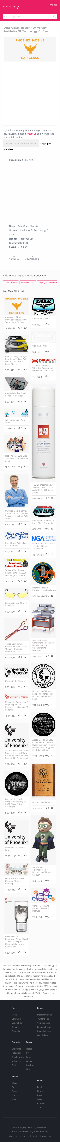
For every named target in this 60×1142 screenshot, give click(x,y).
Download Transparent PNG (21, 143)
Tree (14, 1099)
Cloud (14, 1083)
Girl (27, 1053)
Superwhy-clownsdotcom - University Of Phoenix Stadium (42, 871)
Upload (53, 4)
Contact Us (24, 1136)
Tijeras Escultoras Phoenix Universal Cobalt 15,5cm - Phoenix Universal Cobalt (17, 648)
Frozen (29, 1049)
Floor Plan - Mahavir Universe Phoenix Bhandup (14, 881)
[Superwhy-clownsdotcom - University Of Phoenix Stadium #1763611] (43, 840)
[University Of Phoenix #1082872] (43, 781)
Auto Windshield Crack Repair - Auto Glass (16, 394)
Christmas (16, 1049)
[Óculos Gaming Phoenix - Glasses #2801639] (16, 594)
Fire (13, 1087)
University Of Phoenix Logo (15, 848)
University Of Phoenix (15, 681)
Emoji (39, 1087)
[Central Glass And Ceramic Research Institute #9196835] (43, 895)
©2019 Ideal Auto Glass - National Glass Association (43, 546)
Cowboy (30, 1065)
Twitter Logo (43, 1019)
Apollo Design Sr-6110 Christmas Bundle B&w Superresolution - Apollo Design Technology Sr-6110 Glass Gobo (43, 745)
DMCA (34, 1136)
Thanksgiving (18, 1057)
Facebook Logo (44, 1027)
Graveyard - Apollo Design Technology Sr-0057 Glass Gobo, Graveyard (16, 803)
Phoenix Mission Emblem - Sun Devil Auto (44, 588)
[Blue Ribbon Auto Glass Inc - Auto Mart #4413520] (16, 535)
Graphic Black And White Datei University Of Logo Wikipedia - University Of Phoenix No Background (16, 754)
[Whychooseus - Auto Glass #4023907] (16, 413)
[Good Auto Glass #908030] (43, 337)
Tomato (15, 1027)
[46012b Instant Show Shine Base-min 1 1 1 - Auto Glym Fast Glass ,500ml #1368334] (43, 433)
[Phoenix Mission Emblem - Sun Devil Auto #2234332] (43, 573)
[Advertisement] (30, 93)
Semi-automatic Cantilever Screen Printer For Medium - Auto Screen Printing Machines (43, 645)
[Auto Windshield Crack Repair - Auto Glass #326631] (16, 384)
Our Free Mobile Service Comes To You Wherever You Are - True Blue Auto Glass (17, 515)
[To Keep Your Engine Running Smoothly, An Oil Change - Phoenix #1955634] (16, 563)
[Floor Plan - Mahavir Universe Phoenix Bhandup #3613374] (16, 869)
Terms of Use (45, 1136)
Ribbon (40, 1103)
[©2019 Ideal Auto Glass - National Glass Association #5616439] (43, 538)
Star (13, 1095)
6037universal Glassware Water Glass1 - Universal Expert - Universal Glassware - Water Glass (16, 941)
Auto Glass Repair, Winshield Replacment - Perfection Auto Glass (43, 368)
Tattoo (40, 1107)
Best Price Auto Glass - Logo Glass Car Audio (43, 521)
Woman (29, 1061)
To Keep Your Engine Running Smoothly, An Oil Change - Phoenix (15, 572)
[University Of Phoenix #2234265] (16, 671)
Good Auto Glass (40, 346)
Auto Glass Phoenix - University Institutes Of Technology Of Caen (16, 319)
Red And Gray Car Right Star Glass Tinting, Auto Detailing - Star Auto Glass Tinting (16, 360)
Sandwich (16, 1019)
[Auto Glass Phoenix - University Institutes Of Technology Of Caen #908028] (16, 306)
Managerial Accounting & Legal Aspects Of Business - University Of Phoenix (16, 706)
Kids (28, 1069)
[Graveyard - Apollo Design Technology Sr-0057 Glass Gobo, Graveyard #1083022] (16, 783)
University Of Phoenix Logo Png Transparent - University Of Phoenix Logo (43, 695)
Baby (28, 1057)
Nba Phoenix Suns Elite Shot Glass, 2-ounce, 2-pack (16, 458)
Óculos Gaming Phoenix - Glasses (16, 604)
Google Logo (43, 1035)
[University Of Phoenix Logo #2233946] (16, 832)
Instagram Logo (44, 1015)
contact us (30, 133)
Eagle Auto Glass (40, 318)
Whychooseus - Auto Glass (15, 421)
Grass (14, 1091)
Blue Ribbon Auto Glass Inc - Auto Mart (16, 544)
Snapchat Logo (44, 1031)
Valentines (16, 1061)
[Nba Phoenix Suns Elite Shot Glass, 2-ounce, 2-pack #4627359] (16, 444)
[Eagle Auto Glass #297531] (43, 306)
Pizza (14, 1015)
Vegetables (17, 1023)
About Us (13, 1136)
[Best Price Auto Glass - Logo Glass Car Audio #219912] (43, 511)
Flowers (41, 1091)
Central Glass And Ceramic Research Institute (40, 908)
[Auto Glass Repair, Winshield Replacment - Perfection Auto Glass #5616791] (43, 361)
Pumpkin (16, 1031)
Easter (15, 1065)
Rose (39, 1095)
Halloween (16, 1053)
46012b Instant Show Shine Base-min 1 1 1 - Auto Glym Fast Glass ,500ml (42, 489)
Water (40, 1099)
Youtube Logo (43, 1023)
